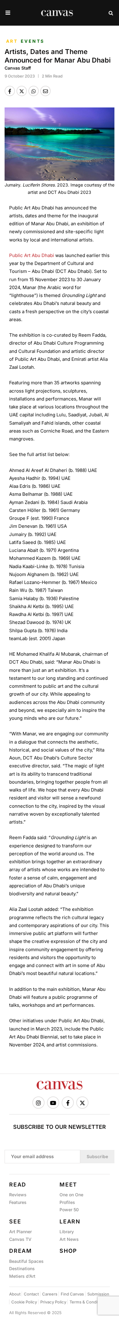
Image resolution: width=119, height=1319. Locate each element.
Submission (98, 1294)
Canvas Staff (18, 68)
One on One (71, 1194)
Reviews (18, 1194)
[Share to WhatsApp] (33, 91)
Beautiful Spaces (26, 1261)
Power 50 (69, 1209)
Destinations (22, 1268)
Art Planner (20, 1231)
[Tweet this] (21, 91)
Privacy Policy (53, 1301)
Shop (68, 1251)
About (14, 1294)
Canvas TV (20, 1239)
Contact (31, 1294)
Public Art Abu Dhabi (31, 255)
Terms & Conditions (88, 1301)
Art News (69, 1239)
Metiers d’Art (22, 1276)
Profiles (67, 1202)
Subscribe (97, 1156)
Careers (49, 1294)
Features (18, 1202)
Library (67, 1231)
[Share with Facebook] (10, 91)
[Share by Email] (45, 91)
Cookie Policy (24, 1301)
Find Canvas (72, 1294)
